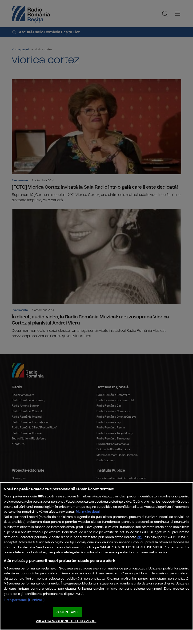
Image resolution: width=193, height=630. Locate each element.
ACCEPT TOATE (67, 612)
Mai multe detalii (88, 511)
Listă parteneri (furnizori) (24, 600)
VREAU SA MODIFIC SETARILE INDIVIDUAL (66, 621)
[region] (96, 556)
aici (139, 537)
